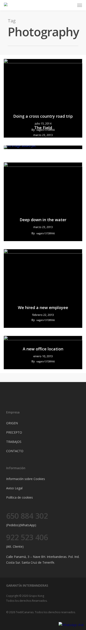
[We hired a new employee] (43, 288)
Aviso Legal (14, 488)
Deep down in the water (43, 219)
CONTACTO (14, 451)
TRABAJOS (13, 442)
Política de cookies (19, 497)
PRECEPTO (14, 432)
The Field (43, 127)
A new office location (43, 348)
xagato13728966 (45, 141)
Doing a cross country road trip (43, 116)
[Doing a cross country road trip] (43, 98)
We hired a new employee (43, 307)
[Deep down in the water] (43, 201)
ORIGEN (12, 423)
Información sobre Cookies (25, 479)
